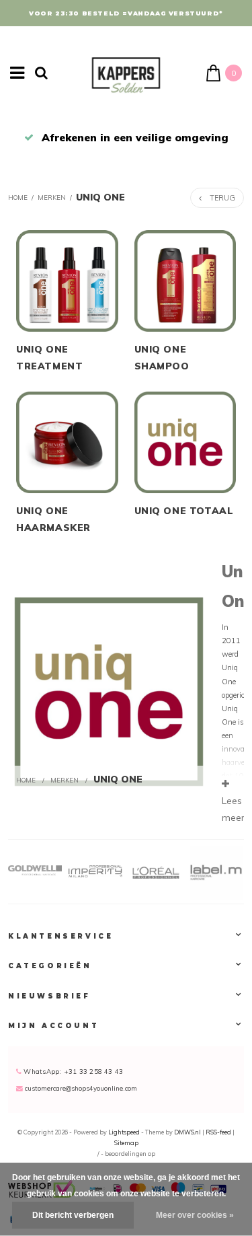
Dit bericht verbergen (73, 1215)
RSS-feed (218, 1132)
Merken (52, 197)
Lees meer (233, 809)
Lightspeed (124, 1132)
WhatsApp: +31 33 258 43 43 (72, 1071)
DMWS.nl (188, 1132)
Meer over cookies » (195, 1215)
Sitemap (126, 1143)
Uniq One (100, 197)
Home (18, 197)
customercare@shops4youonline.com (81, 1088)
